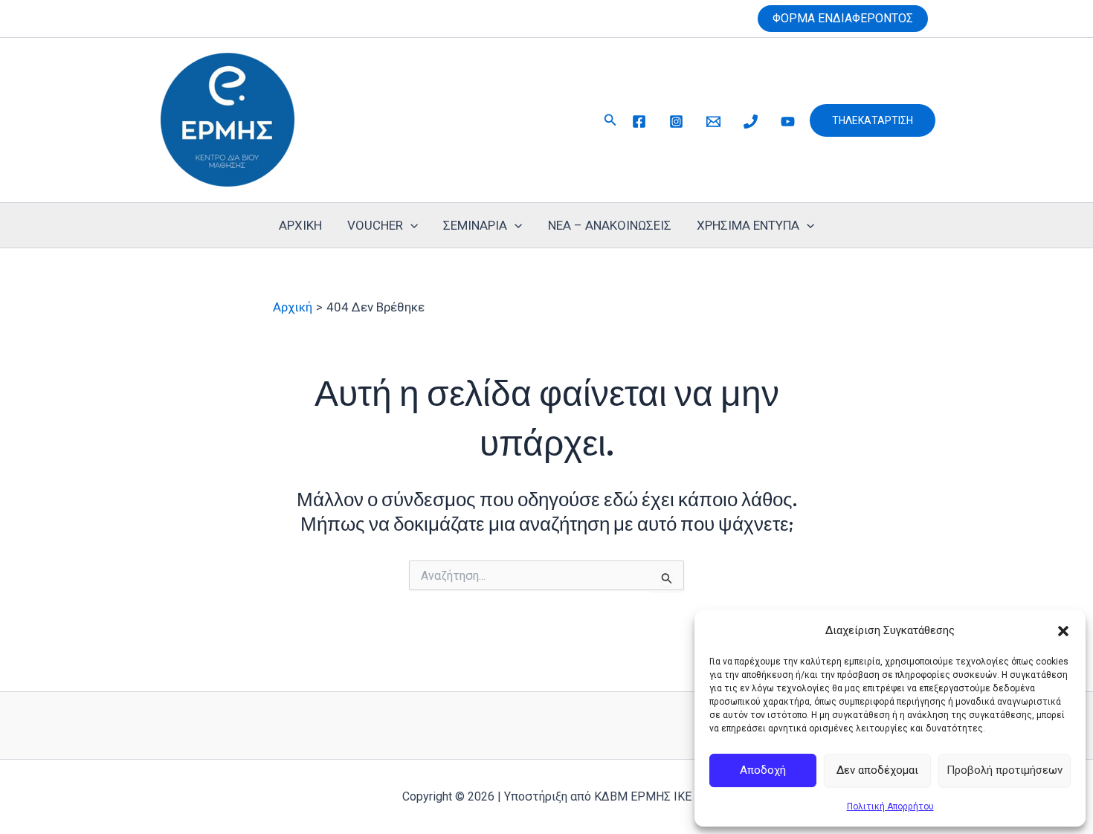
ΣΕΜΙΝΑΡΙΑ (475, 225)
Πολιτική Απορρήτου (890, 806)
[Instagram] (676, 121)
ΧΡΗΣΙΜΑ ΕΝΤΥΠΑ (748, 225)
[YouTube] (788, 121)
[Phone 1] (751, 121)
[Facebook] (639, 121)
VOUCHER (375, 225)
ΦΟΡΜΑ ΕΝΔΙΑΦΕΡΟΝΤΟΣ (843, 18)
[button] (1063, 631)
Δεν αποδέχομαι (877, 770)
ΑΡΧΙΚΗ (300, 225)
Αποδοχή (763, 770)
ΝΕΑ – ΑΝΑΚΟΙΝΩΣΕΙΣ (609, 225)
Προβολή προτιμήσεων (1005, 770)
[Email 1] (713, 121)
